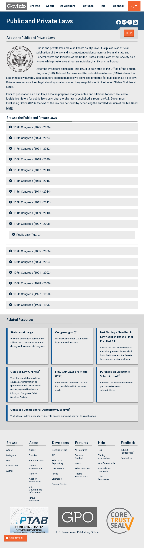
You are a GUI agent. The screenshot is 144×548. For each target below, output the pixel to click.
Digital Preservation (35, 467)
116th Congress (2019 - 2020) (32, 159)
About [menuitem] (50, 6)
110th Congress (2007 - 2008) (32, 223)
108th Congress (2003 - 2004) (32, 262)
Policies (33, 455)
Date (8, 460)
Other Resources (103, 478)
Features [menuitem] (87, 6)
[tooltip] (20, 59)
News (78, 463)
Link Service (58, 468)
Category (11, 455)
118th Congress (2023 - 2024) (32, 138)
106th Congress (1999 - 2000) (32, 283)
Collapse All (16, 538)
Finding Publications (81, 475)
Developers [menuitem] (68, 6)
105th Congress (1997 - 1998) (32, 294)
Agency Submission (35, 480)
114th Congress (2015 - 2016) (32, 181)
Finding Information (104, 456)
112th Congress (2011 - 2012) (32, 202)
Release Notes (82, 468)
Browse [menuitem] (35, 6)
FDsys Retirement (34, 499)
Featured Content (79, 456)
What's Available (106, 463)
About (32, 449)
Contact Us (126, 458)
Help (129, 32)
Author (9, 470)
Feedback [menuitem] (118, 6)
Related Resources (20, 319)
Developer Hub (59, 449)
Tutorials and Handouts (104, 470)
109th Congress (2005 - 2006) (32, 251)
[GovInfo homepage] (16, 6)
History (33, 473)
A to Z (9, 449)
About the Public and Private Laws (30, 38)
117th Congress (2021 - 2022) (32, 148)
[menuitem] (14, 450)
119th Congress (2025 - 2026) (32, 127)
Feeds (55, 473)
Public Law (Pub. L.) (28, 234)
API (53, 455)
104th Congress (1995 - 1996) (32, 305)
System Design (59, 484)
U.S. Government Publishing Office (77, 532)
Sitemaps (57, 478)
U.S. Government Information (35, 489)
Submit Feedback (126, 451)
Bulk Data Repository (57, 462)
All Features (81, 449)
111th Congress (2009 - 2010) (32, 213)
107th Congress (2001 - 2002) (32, 272)
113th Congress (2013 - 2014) (32, 191)
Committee (12, 465)
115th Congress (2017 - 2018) (32, 170)
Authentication (36, 460)
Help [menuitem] (103, 6)
